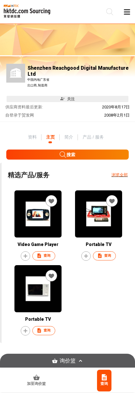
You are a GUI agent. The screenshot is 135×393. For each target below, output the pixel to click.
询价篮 (68, 361)
